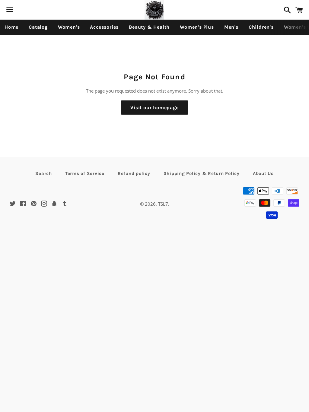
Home (11, 27)
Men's (231, 27)
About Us (263, 173)
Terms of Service (84, 173)
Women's (69, 27)
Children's (261, 27)
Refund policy (134, 173)
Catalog (38, 27)
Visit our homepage (154, 107)
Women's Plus (197, 27)
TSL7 (163, 204)
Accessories (104, 27)
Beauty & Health (149, 27)
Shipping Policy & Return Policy (202, 173)
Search (43, 173)
